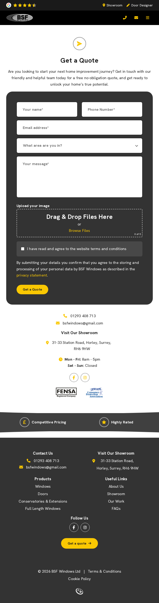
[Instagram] (85, 377)
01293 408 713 (82, 315)
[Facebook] (73, 377)
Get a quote (77, 543)
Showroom (114, 5)
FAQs (116, 508)
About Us (116, 486)
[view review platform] (21, 5)
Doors (43, 493)
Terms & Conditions (104, 571)
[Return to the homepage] (19, 18)
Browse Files (79, 230)
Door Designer (142, 5)
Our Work (116, 501)
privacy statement (32, 275)
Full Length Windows (42, 508)
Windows (43, 486)
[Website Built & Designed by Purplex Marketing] (79, 591)
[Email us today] (136, 18)
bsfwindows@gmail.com (82, 323)
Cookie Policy (79, 578)
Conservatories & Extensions (43, 501)
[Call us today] (125, 18)
